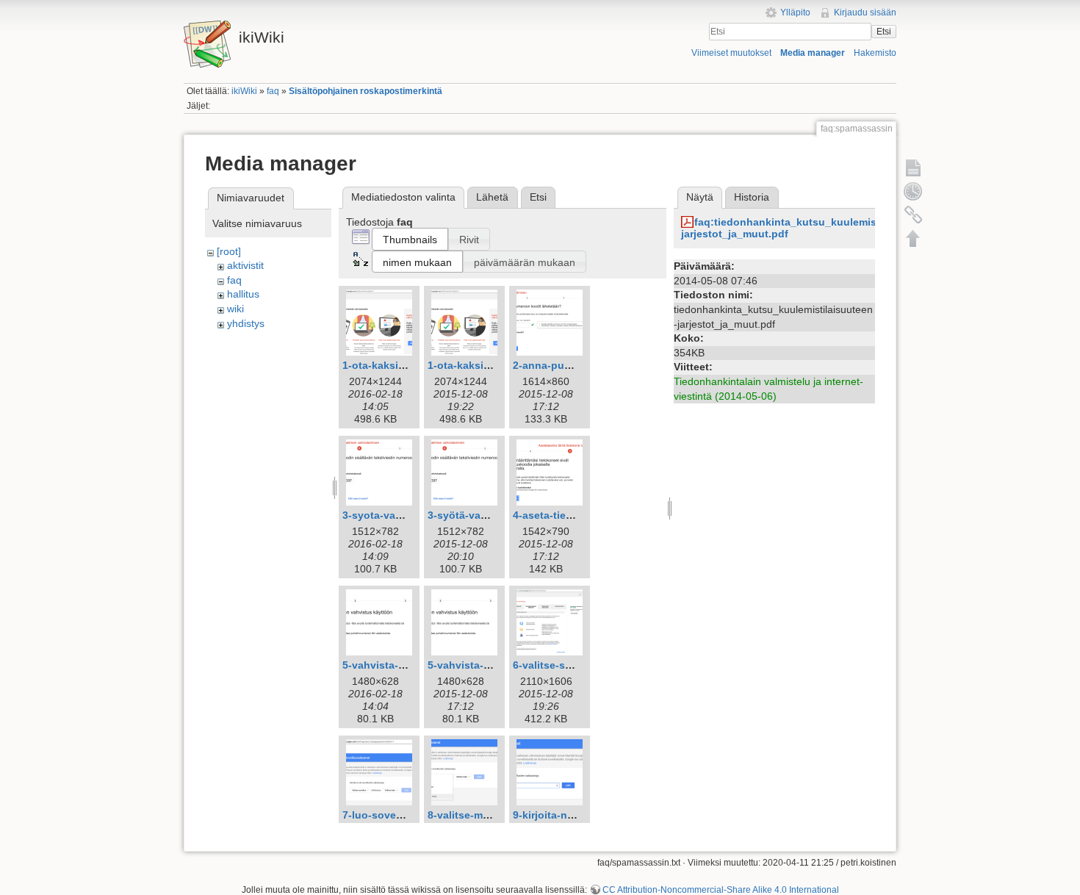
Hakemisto (875, 53)
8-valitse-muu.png (473, 815)
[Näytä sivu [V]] (913, 167)
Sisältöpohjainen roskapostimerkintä (365, 91)
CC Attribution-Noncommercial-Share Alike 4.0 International (720, 890)
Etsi (883, 31)
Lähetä (492, 197)
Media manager (812, 53)
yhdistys (245, 323)
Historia (751, 197)
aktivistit (245, 265)
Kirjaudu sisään (865, 12)
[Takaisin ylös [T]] (913, 238)
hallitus (243, 294)
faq (273, 91)
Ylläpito (795, 12)
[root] (229, 251)
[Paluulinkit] (913, 214)
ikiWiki (244, 91)
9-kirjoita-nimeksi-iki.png (575, 815)
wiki (235, 308)
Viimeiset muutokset (731, 53)
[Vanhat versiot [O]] (913, 191)
